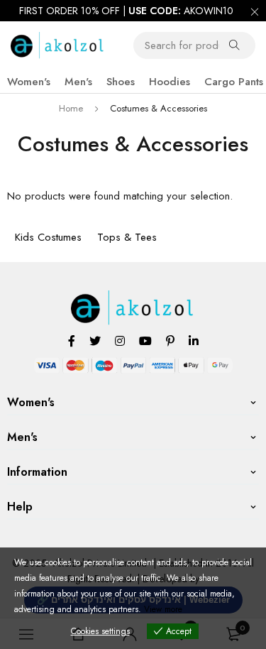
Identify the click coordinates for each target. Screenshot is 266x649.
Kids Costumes (48, 237)
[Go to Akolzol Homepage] (133, 298)
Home (71, 108)
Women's (28, 81)
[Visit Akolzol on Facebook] (71, 340)
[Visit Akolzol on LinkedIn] (194, 340)
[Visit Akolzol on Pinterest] (170, 340)
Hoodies (169, 81)
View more (163, 609)
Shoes (120, 81)
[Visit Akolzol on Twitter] (95, 340)
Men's (78, 81)
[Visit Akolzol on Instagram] (120, 340)
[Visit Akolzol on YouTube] (145, 340)
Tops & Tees (127, 237)
